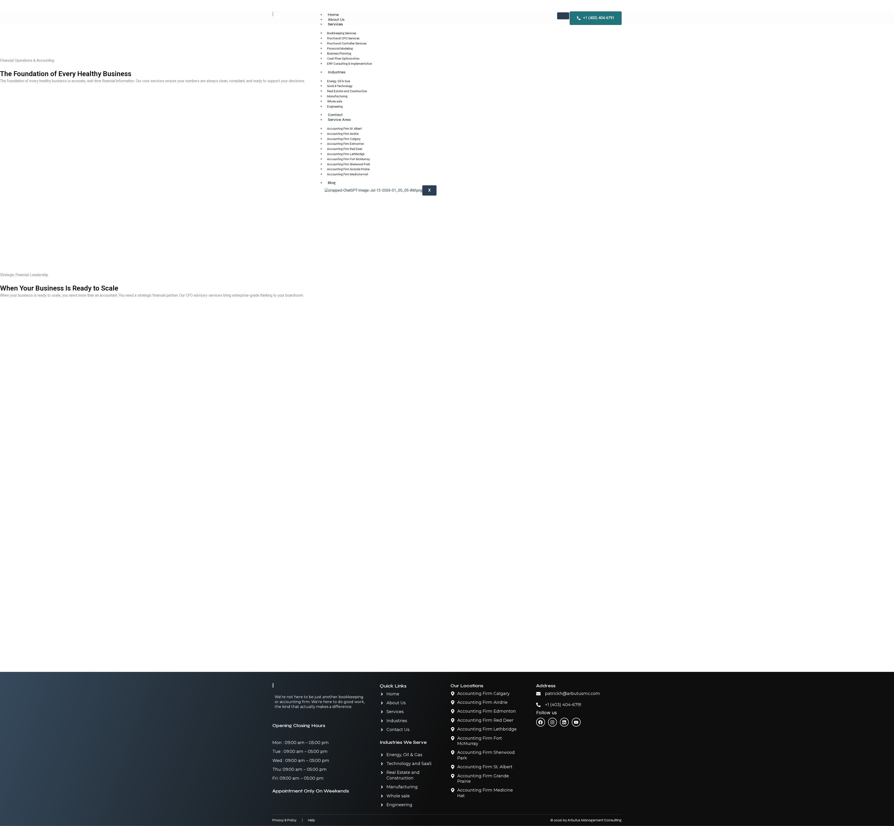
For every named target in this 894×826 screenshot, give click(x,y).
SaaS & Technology (339, 86)
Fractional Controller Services (346, 43)
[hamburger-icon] (563, 15)
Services (335, 24)
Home (333, 14)
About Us (336, 19)
